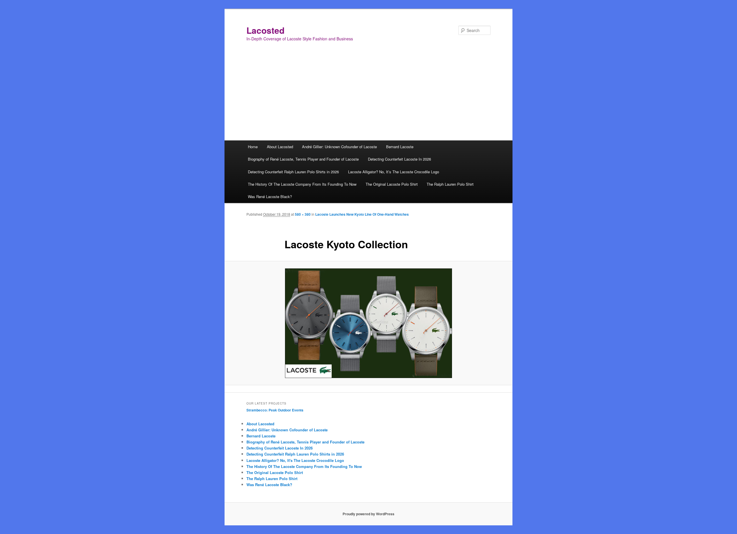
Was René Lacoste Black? (270, 196)
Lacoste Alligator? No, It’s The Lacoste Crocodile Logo (393, 171)
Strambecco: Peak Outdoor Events (274, 410)
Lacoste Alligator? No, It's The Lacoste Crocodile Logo (295, 460)
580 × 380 (303, 214)
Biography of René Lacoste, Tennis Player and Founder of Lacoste (303, 159)
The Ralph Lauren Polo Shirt (450, 184)
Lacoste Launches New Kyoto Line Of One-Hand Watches (362, 214)
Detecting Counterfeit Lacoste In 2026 (399, 159)
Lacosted (265, 30)
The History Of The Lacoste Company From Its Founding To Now (302, 184)
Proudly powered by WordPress (368, 513)
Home (253, 146)
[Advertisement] (368, 97)
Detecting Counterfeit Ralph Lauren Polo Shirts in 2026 (293, 171)
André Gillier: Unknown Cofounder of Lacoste (339, 146)
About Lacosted (280, 146)
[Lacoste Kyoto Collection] (368, 323)
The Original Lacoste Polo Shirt (392, 184)
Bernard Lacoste (399, 146)
